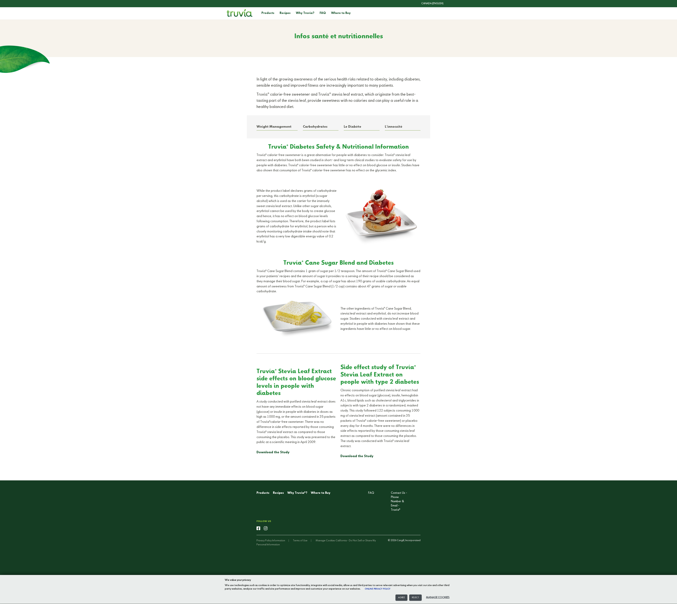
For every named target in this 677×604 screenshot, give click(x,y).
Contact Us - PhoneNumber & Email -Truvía (399, 501)
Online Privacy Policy (378, 589)
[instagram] (265, 528)
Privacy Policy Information (271, 540)
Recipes (285, 13)
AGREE (401, 598)
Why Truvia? (305, 13)
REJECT (415, 598)
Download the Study (273, 452)
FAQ (323, 13)
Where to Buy (341, 13)
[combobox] (429, 3)
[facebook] (258, 528)
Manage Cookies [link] (325, 540)
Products (267, 13)
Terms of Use (300, 540)
